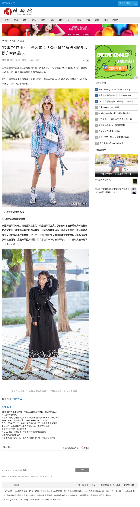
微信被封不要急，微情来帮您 (14, 429)
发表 (82, 469)
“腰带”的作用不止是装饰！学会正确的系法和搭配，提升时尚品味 (29, 412)
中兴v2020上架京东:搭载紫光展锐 (113, 137)
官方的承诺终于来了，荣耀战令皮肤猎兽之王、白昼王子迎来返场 (29, 423)
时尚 (61, 20)
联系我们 (93, 485)
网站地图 (128, 485)
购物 (97, 20)
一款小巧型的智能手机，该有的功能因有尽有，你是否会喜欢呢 (28, 438)
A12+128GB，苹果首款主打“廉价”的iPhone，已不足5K (25, 420)
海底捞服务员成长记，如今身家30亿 (114, 95)
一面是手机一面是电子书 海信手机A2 (115, 119)
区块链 (115, 20)
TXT (134, 485)
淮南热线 (17, 399)
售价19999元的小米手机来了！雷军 (114, 89)
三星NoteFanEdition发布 (109, 131)
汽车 (52, 20)
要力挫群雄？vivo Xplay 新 (111, 143)
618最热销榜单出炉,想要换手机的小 (114, 113)
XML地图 (116, 485)
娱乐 (34, 20)
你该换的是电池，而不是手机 (111, 125)
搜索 (135, 3)
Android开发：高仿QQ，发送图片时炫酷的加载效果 (24, 432)
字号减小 (83, 60)
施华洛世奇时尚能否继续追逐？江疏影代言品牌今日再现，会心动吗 (30, 417)
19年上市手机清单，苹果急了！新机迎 (115, 101)
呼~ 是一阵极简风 (9, 415)
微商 (106, 20)
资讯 (16, 20)
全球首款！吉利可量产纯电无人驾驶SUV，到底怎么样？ (25, 426)
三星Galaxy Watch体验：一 (110, 107)
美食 (88, 20)
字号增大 (87, 60)
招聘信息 (105, 485)
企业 (70, 20)
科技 (43, 20)
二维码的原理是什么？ (11, 435)
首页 (7, 20)
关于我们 (82, 485)
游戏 (79, 20)
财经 (25, 20)
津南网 (5, 40)
